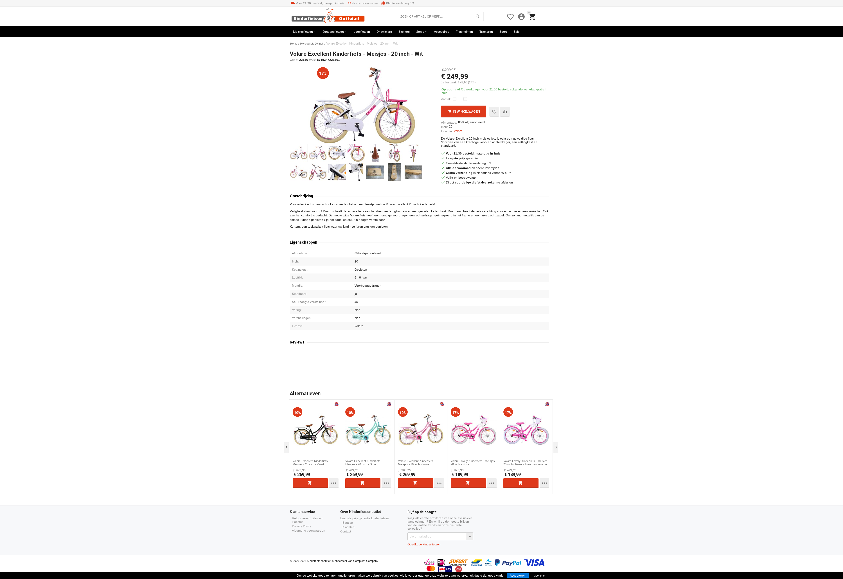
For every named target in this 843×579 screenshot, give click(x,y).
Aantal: (446, 99)
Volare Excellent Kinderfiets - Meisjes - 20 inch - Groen (363, 462)
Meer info (539, 575)
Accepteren (518, 575)
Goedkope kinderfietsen (424, 544)
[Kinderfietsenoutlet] (329, 16)
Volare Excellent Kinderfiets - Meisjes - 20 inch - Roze (416, 462)
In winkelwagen (466, 111)
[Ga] (469, 536)
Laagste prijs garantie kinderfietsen (364, 518)
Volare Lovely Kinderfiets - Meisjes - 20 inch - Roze (474, 462)
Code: (294, 59)
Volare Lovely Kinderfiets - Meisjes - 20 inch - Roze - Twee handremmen (526, 462)
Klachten (348, 527)
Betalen (347, 522)
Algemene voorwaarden (308, 530)
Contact (345, 531)
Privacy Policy (301, 526)
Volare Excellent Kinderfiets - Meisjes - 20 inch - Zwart (311, 462)
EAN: (312, 59)
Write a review (499, 367)
